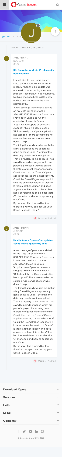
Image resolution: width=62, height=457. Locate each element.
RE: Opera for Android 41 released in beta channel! (34, 72)
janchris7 (19, 57)
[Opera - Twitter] (24, 431)
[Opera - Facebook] (19, 431)
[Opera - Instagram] (42, 431)
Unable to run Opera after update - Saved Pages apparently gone (33, 242)
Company (10, 420)
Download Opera (15, 389)
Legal (7, 412)
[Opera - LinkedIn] (37, 431)
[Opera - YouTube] (30, 431)
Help (6, 405)
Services (9, 397)
